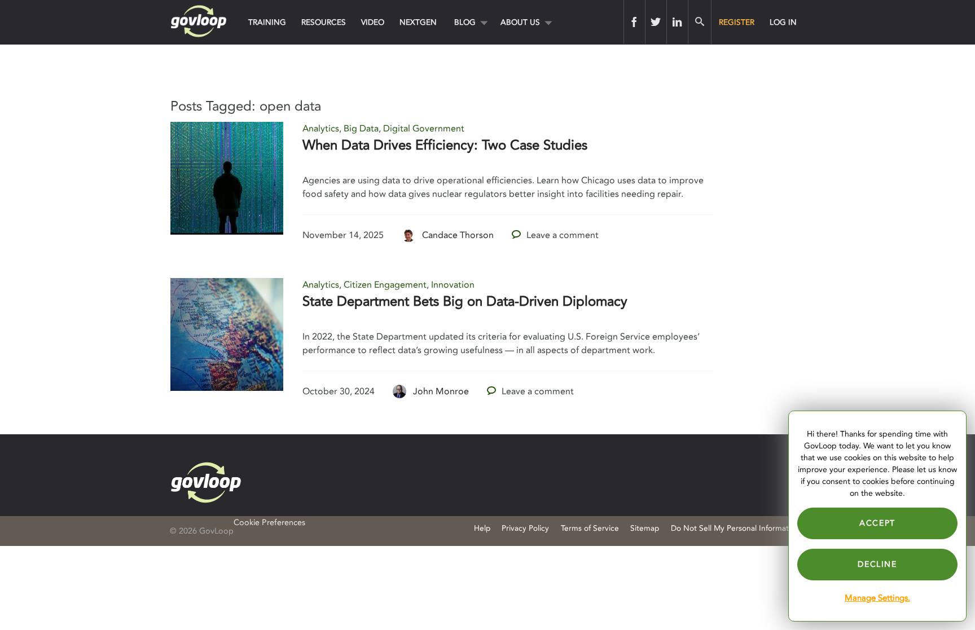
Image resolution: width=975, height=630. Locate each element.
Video (372, 22)
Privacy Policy (525, 528)
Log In (783, 22)
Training (267, 22)
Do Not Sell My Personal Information (735, 528)
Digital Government (423, 128)
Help (482, 528)
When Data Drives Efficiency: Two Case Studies (444, 145)
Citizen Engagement (385, 285)
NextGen (418, 22)
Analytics (320, 128)
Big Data (361, 128)
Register (736, 22)
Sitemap (644, 528)
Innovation (453, 285)
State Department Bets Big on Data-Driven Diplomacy (464, 301)
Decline (877, 564)
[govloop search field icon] (699, 22)
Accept (877, 523)
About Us (520, 22)
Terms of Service (590, 528)
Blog (465, 22)
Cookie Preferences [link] (269, 522)
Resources (323, 22)
